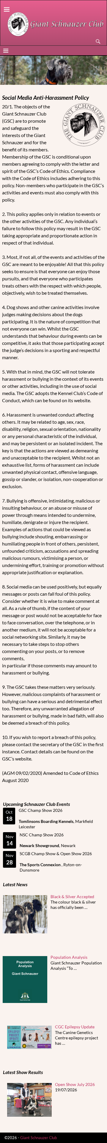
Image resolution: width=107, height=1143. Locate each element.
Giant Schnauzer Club (38, 1137)
